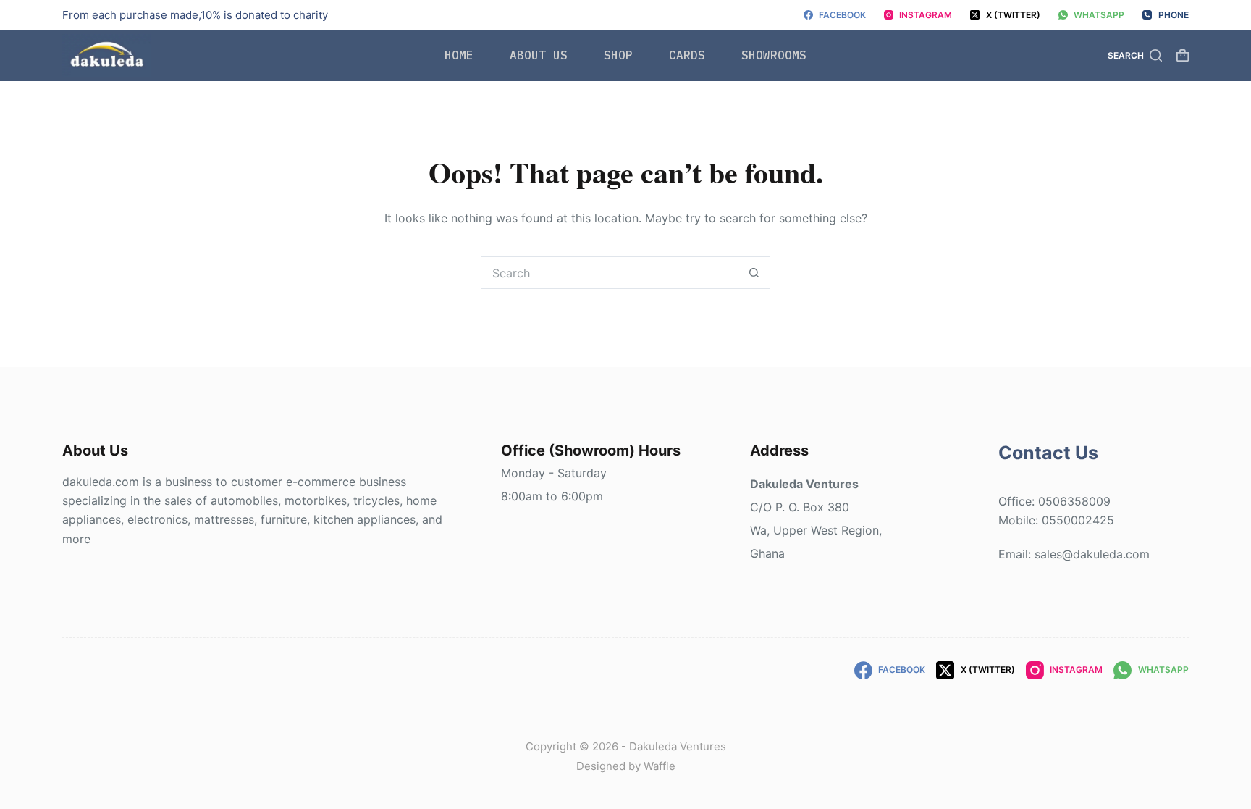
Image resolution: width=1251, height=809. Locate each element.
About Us (539, 55)
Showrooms (773, 55)
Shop (618, 55)
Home (459, 55)
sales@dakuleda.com (1092, 554)
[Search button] (754, 272)
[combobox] (609, 272)
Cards (687, 55)
